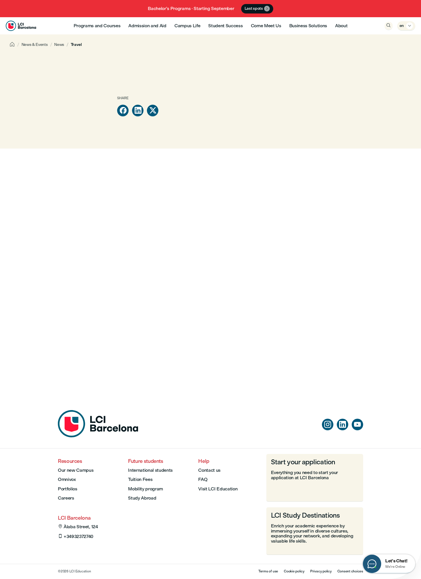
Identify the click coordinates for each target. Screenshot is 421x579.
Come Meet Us (266, 25)
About (341, 25)
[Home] (98, 435)
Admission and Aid (147, 25)
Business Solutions (308, 25)
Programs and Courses (97, 25)
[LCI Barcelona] (20, 25)
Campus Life (187, 25)
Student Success (225, 25)
